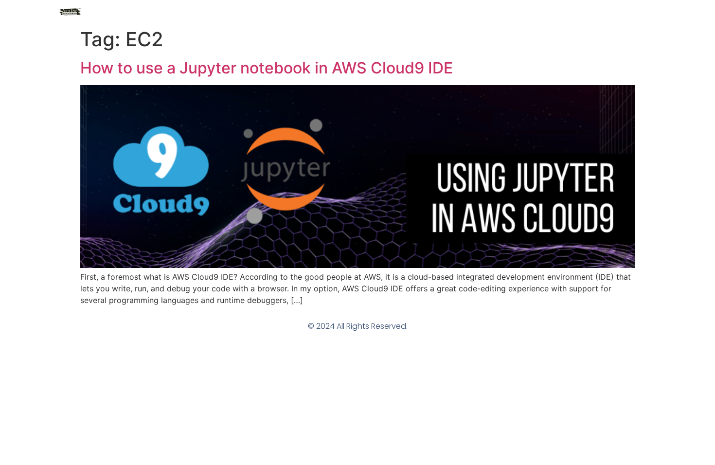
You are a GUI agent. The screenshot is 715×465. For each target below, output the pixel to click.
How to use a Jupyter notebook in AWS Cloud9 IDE (266, 67)
